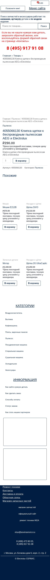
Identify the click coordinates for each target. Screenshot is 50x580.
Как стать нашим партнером (17, 412)
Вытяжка (9, 319)
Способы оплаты (12, 400)
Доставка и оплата (13, 494)
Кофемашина (11, 326)
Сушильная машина (14, 357)
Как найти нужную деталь (16, 387)
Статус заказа (11, 406)
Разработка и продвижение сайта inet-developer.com (25, 565)
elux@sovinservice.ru (25, 532)
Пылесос (16, 119)
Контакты (8, 490)
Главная (6, 119)
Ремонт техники (11, 487)
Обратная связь (11, 497)
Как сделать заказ (13, 393)
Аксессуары (10, 370)
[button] (13, 8)
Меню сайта (37, 8)
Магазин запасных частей (17, 501)
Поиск (44, 26)
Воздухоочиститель (13, 313)
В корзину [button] (9, 227)
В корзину (21, 161)
